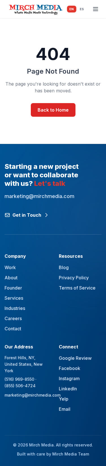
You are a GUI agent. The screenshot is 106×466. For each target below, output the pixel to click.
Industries (15, 308)
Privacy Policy (74, 277)
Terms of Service (77, 288)
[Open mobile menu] (95, 9)
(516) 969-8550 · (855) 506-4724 (20, 382)
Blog (64, 267)
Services (14, 298)
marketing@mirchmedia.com (26, 395)
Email (64, 409)
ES (82, 9)
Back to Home (53, 110)
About (11, 277)
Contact (13, 328)
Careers (13, 318)
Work (10, 267)
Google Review (75, 358)
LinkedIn (68, 388)
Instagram (69, 378)
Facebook (69, 368)
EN (71, 9)
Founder (13, 288)
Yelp (63, 399)
